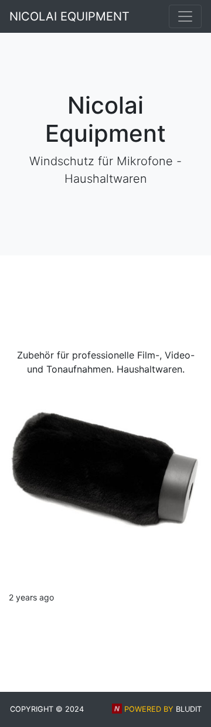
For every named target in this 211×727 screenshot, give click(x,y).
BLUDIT (189, 709)
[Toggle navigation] (185, 16)
